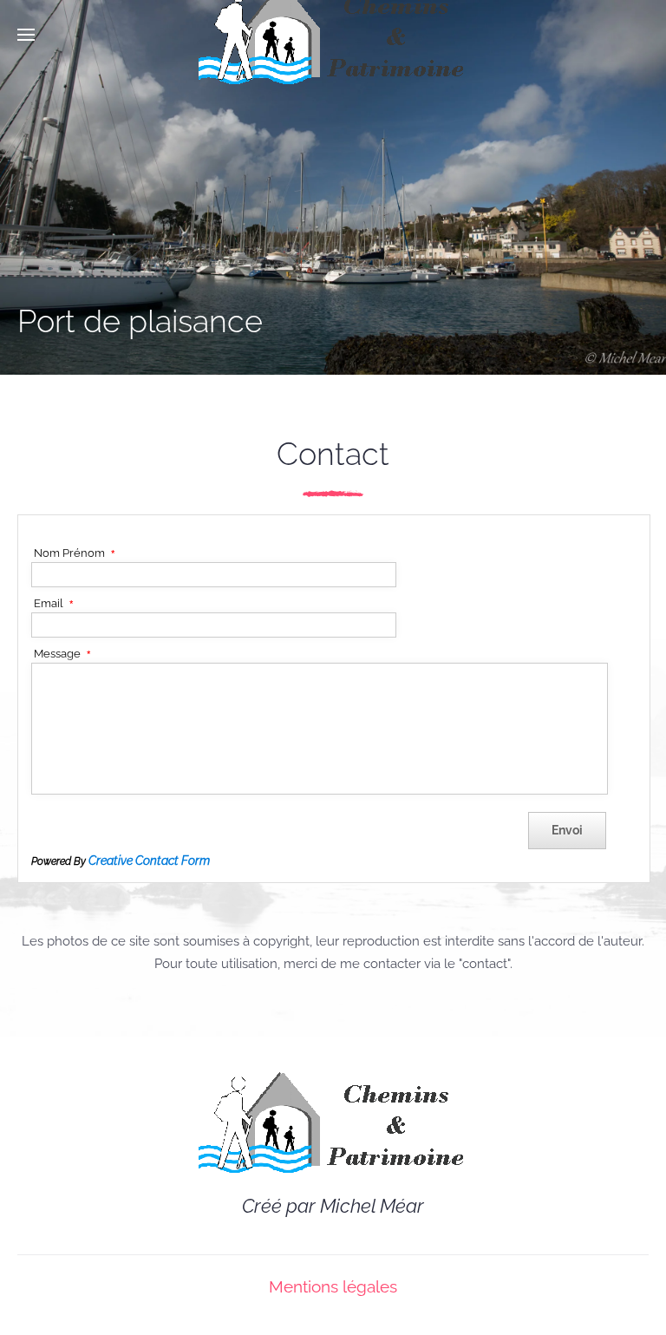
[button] (26, 34)
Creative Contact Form (149, 860)
